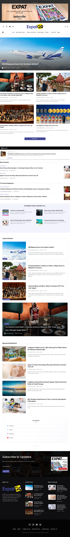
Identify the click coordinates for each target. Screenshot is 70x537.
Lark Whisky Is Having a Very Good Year (47, 125)
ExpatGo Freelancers (6, 199)
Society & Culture (4, 194)
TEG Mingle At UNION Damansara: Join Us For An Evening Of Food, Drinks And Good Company (31, 154)
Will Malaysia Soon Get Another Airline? (20, 64)
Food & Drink (40, 32)
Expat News (5, 279)
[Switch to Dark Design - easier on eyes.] (65, 26)
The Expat (53, 32)
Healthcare (3, 165)
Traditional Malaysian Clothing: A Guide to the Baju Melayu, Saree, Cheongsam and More (25, 189)
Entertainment (6, 299)
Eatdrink (7, 323)
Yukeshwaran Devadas (6, 191)
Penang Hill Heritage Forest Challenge (54, 220)
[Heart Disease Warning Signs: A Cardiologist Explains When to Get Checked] (67, 168)
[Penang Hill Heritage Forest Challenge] (39, 222)
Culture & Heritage (4, 186)
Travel (47, 32)
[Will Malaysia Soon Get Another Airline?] (35, 53)
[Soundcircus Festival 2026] (5, 212)
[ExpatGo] (35, 26)
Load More (34, 138)
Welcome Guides (20, 32)
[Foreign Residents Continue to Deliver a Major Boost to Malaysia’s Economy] (53, 82)
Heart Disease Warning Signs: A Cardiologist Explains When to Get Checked (21, 168)
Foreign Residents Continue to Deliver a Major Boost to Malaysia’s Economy (51, 94)
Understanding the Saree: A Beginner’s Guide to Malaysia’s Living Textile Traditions (23, 196)
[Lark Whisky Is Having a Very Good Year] (53, 114)
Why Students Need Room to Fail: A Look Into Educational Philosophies (47, 400)
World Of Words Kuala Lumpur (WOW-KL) (21, 220)
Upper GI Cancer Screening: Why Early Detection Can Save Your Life (19, 175)
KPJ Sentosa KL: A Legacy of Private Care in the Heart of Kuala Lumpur (61, 507)
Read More (10, 158)
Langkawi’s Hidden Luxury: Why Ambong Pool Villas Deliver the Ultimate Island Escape (47, 348)
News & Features (31, 32)
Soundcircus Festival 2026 (17, 210)
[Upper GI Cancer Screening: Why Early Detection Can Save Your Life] (67, 176)
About (19, 529)
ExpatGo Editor (41, 97)
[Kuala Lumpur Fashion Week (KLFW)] (39, 212)
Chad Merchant (5, 97)
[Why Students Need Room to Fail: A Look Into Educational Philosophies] (14, 405)
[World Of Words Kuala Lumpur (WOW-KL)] (5, 222)
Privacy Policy (36, 529)
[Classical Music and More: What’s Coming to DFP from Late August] (17, 114)
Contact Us (54, 529)
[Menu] (3, 32)
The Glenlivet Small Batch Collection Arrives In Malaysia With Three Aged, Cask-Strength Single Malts (16, 94)
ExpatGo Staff (7, 67)
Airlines (4, 60)
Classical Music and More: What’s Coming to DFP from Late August (16, 126)
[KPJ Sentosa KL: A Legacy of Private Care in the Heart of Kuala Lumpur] (52, 506)
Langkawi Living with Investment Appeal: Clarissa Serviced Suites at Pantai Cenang (47, 383)
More (58, 32)
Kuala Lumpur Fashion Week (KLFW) (53, 210)
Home (13, 32)
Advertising (45, 529)
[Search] (67, 26)
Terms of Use (26, 529)
